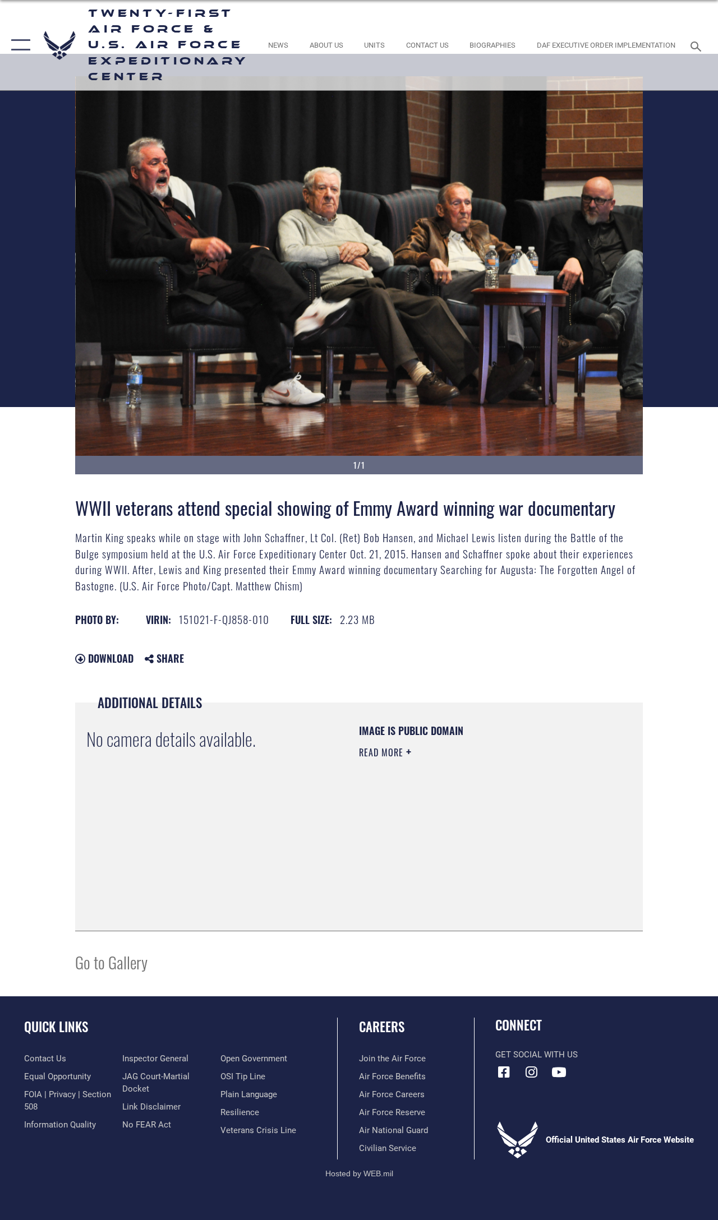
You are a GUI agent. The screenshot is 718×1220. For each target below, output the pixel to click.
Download (109, 658)
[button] (18, 45)
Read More (382, 752)
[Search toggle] (697, 45)
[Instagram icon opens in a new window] (531, 1072)
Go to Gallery (111, 962)
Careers (381, 1027)
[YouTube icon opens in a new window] (558, 1072)
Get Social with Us (536, 1055)
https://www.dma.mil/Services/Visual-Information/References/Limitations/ (459, 847)
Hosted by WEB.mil (359, 1173)
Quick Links (56, 1027)
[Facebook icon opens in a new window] (503, 1072)
